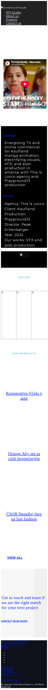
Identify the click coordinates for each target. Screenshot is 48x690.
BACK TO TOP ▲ (9, 680)
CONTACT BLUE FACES (14, 621)
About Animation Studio (13, 644)
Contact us (13, 23)
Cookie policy (7, 668)
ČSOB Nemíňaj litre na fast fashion (24, 516)
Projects (11, 19)
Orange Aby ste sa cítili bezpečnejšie (24, 456)
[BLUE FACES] (2, 8)
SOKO (4, 648)
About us (12, 16)
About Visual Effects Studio (14, 641)
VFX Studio (13, 12)
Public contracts (9, 672)
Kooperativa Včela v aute (24, 396)
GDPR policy (7, 670)
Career (4, 646)
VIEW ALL (15, 557)
